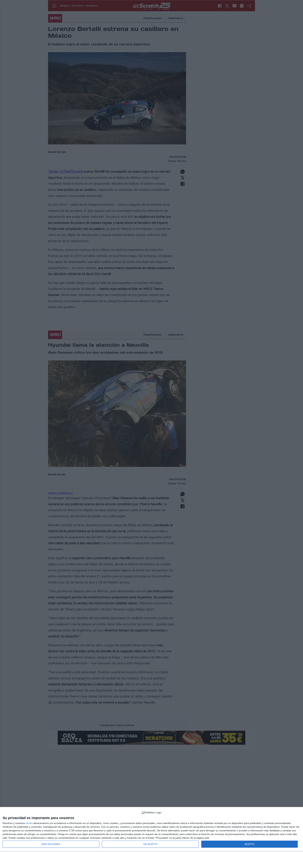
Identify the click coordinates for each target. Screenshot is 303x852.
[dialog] (151, 829)
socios (29, 823)
